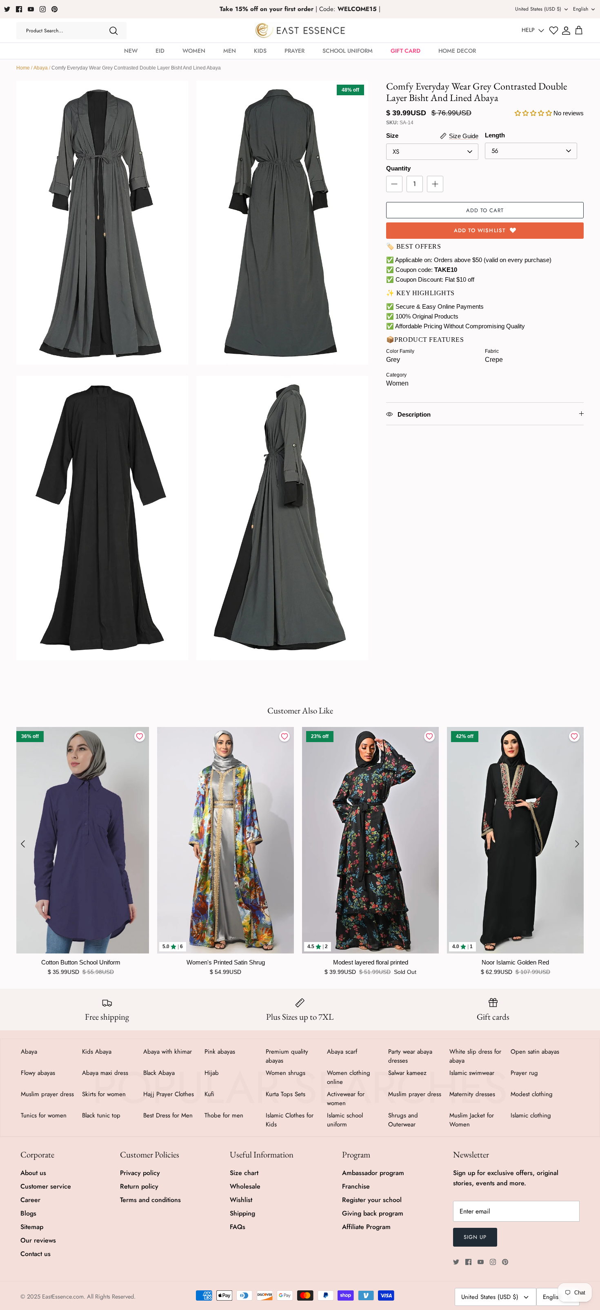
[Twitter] (7, 9)
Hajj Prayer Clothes (168, 1094)
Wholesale (245, 1186)
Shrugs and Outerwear (403, 1120)
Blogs (28, 1213)
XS (396, 151)
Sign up (475, 1237)
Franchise (356, 1186)
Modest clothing (532, 1094)
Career (30, 1200)
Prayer (294, 51)
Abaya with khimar (167, 1051)
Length (495, 135)
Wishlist (241, 1200)
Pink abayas (219, 1051)
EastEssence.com (63, 1296)
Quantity (398, 168)
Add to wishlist (480, 230)
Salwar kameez (407, 1072)
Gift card (405, 51)
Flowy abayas (38, 1072)
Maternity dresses (472, 1094)
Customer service (45, 1186)
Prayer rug (524, 1072)
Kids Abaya (96, 1051)
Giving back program (372, 1213)
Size (392, 135)
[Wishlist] (553, 30)
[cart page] (579, 30)
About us (33, 1173)
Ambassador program (373, 1173)
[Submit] (113, 31)
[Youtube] (31, 9)
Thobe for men (223, 1115)
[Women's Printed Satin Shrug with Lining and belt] (225, 840)
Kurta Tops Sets (285, 1094)
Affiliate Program (366, 1226)
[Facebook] (19, 9)
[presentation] (22, 843)
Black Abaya (159, 1072)
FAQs (237, 1226)
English (580, 9)
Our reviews (38, 1240)
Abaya (40, 68)
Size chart (244, 1173)
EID (160, 51)
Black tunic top (101, 1115)
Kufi (209, 1094)
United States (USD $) (538, 9)
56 (494, 150)
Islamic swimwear (471, 1072)
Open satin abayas (535, 1051)
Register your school (372, 1200)
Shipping (242, 1213)
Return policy (139, 1186)
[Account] (566, 31)
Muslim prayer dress (47, 1094)
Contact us (35, 1253)
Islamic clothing (531, 1115)
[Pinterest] (54, 9)
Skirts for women (104, 1094)
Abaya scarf (342, 1051)
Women (193, 51)
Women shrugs (285, 1072)
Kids (260, 51)
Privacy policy (140, 1173)
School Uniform (347, 51)
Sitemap (31, 1226)
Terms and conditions (150, 1200)
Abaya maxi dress (105, 1072)
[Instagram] (43, 9)
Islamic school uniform (345, 1120)
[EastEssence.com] (300, 30)
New (131, 51)
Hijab (211, 1072)
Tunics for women (44, 1115)
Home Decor (457, 51)
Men (229, 51)
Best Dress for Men (168, 1115)
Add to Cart (485, 210)
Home (23, 68)
